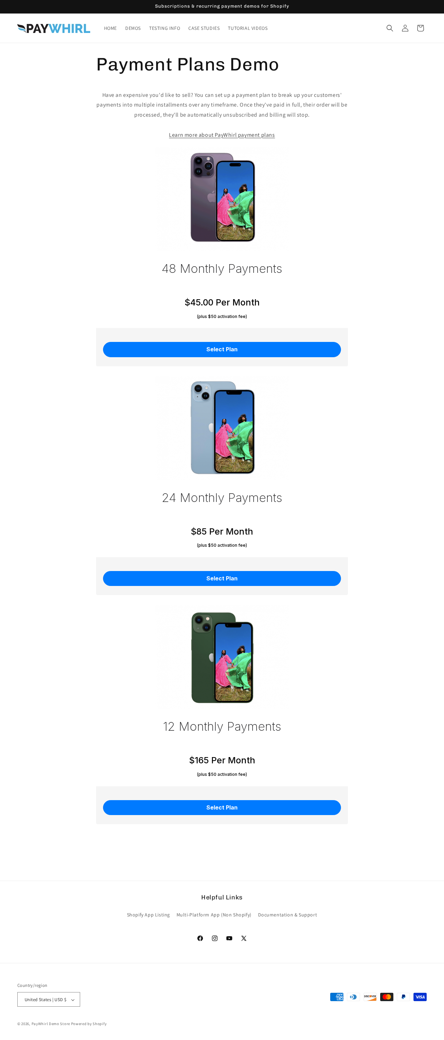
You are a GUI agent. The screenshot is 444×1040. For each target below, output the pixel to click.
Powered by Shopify (89, 1024)
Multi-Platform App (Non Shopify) (214, 914)
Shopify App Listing (148, 914)
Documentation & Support (287, 914)
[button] (390, 28)
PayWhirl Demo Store (51, 1024)
